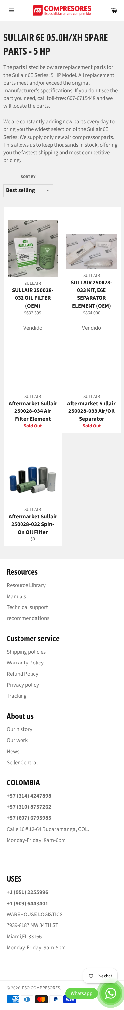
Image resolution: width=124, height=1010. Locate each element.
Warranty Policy (25, 663)
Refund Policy (22, 674)
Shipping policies (26, 652)
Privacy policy (23, 685)
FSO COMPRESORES (41, 988)
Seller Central (22, 763)
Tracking (17, 696)
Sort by (28, 177)
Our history (19, 729)
